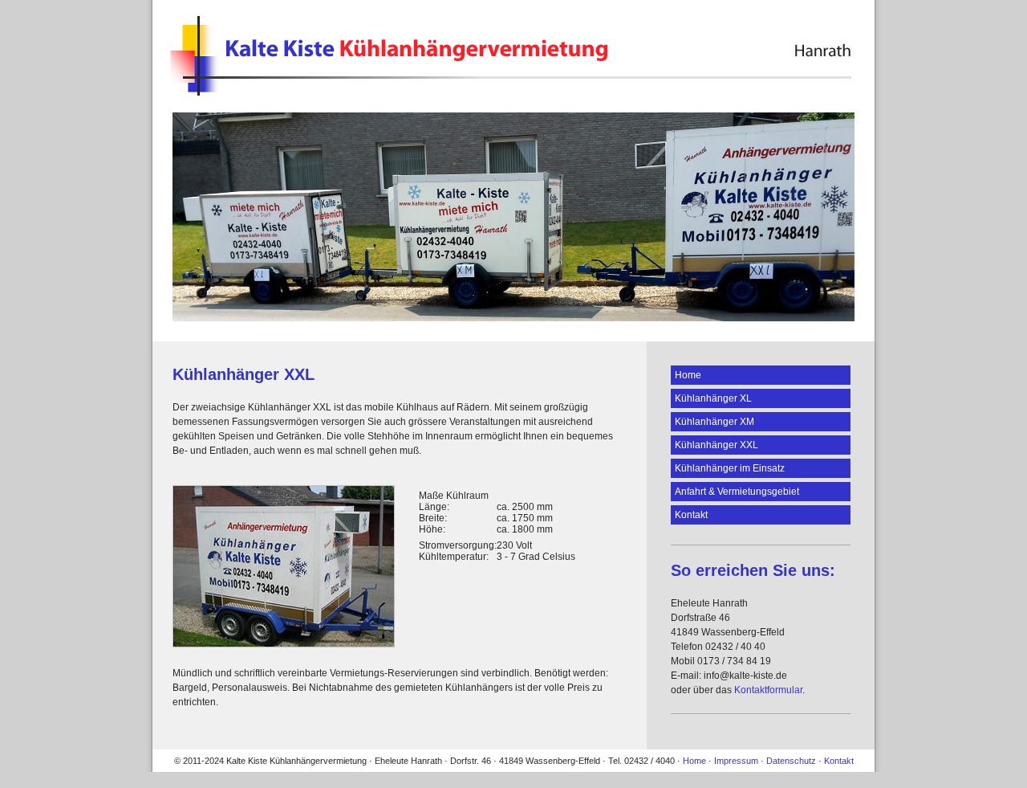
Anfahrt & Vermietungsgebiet (737, 491)
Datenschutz (791, 761)
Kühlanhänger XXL (716, 445)
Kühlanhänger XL (713, 398)
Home (688, 375)
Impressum (736, 761)
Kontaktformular (768, 690)
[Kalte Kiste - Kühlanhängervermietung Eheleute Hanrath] (511, 88)
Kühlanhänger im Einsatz (730, 468)
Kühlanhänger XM (714, 421)
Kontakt (691, 515)
